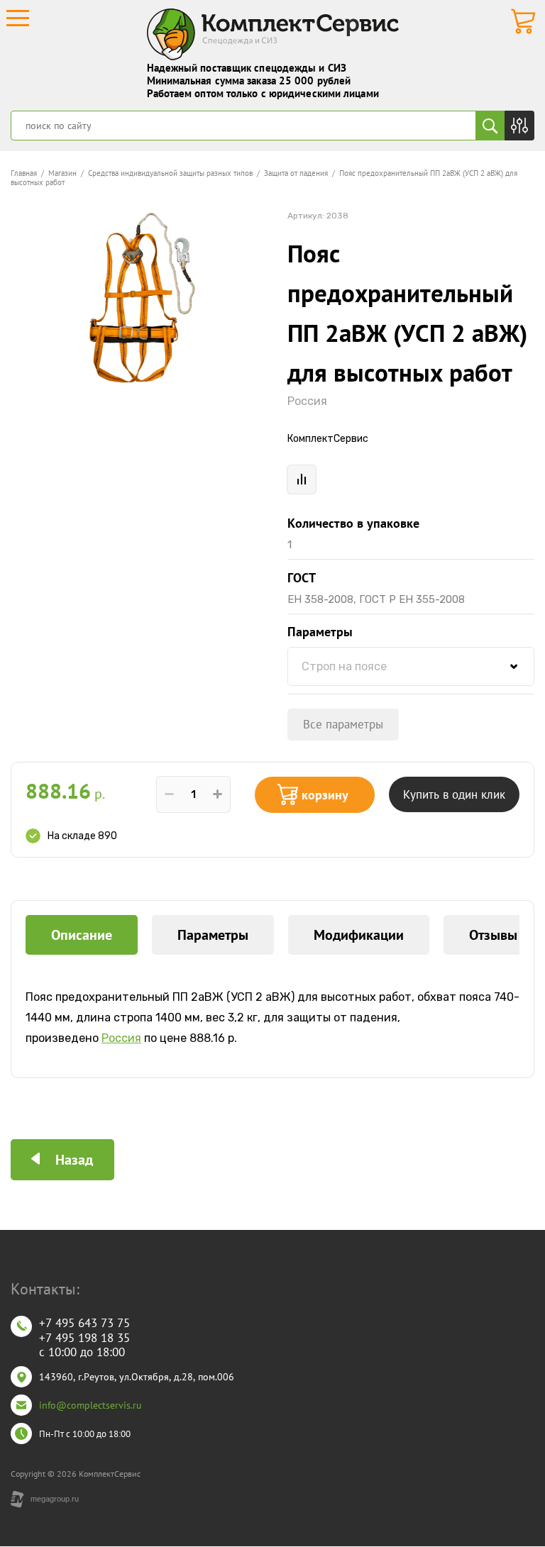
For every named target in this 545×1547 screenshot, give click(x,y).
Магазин (62, 173)
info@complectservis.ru (90, 1405)
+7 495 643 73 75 (84, 1323)
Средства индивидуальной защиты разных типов (170, 173)
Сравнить (301, 479)
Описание (81, 935)
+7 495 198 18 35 (84, 1338)
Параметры (212, 935)
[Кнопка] (519, 125)
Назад (74, 1159)
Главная (24, 173)
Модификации (359, 935)
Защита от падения (296, 173)
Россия (307, 401)
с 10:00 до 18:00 (82, 1352)
